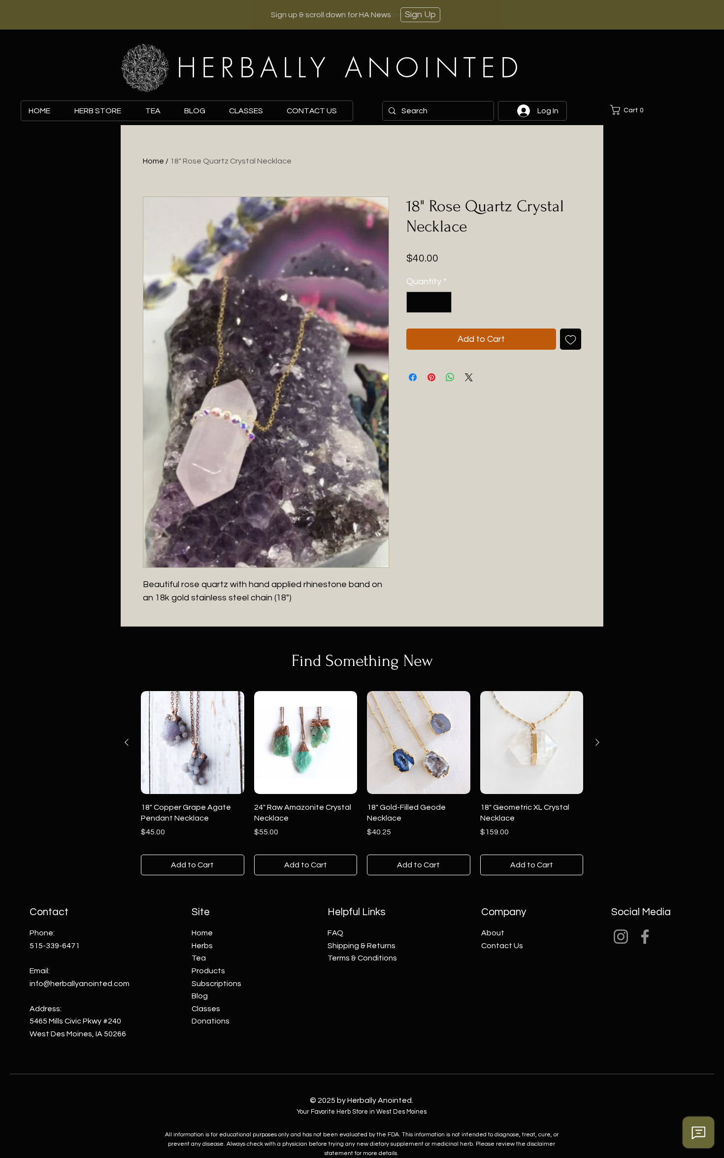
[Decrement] (415, 302)
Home (153, 161)
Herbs (202, 946)
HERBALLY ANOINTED (350, 68)
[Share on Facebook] (413, 377)
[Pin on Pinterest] (431, 377)
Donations (211, 1021)
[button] (630, 110)
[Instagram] (620, 936)
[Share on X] (469, 377)
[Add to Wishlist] (570, 339)
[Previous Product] (126, 742)
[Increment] (442, 302)
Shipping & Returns (361, 946)
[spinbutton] (429, 302)
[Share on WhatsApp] (450, 377)
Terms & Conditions (362, 958)
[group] (362, 783)
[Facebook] (645, 936)
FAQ (335, 933)
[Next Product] (597, 742)
